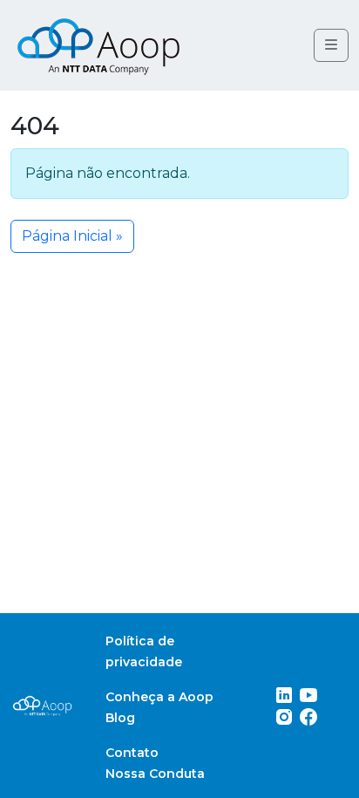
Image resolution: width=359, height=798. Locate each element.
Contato (132, 752)
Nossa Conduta (155, 773)
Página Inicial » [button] (72, 236)
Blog (120, 718)
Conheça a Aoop (159, 697)
